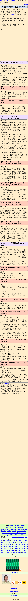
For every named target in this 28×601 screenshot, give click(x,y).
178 (7, 552)
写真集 (19, 533)
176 (2, 552)
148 (1, 546)
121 (14, 540)
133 (17, 542)
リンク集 (23, 533)
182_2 (19, 552)
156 (24, 546)
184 (1, 554)
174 (24, 550)
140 (6, 544)
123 (19, 540)
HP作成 (24, 531)
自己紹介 (22, 535)
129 (7, 542)
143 (13, 544)
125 (24, 540)
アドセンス (5, 533)
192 (24, 554)
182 (16, 552)
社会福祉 (3, 531)
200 (21, 556)
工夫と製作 (23, 525)
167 (7, 550)
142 (11, 544)
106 (5, 539)
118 (7, 540)
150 (6, 546)
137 (26, 542)
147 (27, 544)
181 (14, 552)
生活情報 (24, 529)
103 (23, 537)
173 (21, 550)
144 (20, 544)
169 (12, 550)
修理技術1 (20, 527)
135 (21, 542)
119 (9, 540)
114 (23, 539)
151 (12, 546)
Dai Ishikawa (7, 383)
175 (26, 550)
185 (4, 554)
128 (4, 542)
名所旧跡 (9, 531)
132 (14, 542)
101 (19, 537)
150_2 (9, 546)
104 (26, 537)
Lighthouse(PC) (14, 591)
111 (17, 539)
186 (6, 554)
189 (13, 554)
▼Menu (26, 4)
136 (24, 542)
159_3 (10, 548)
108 (9, 539)
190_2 (19, 554)
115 (26, 539)
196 (12, 556)
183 (26, 552)
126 (26, 540)
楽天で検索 (14, 595)
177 (4, 552)
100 (16, 537)
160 (17, 548)
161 (20, 548)
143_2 (16, 544)
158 (1, 548)
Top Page (10, 525)
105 (2, 539)
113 (21, 539)
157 (27, 546)
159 (4, 548)
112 (19, 539)
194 (7, 556)
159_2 (6, 548)
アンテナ (7, 527)
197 (14, 556)
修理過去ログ (14, 529)
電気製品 (11, 14)
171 (17, 550)
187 (9, 554)
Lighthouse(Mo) (14, 588)
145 (22, 544)
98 (12, 537)
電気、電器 (16, 525)
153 (17, 546)
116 (2, 540)
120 (12, 540)
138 (1, 544)
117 (4, 540)
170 (14, 550)
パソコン (19, 531)
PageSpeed (14, 586)
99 (14, 537)
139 (4, 544)
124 (21, 540)
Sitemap (6, 535)
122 (16, 540)
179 (9, 552)
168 (9, 550)
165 (2, 550)
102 (21, 537)
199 (19, 556)
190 (16, 554)
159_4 (14, 548)
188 (11, 554)
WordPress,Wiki (12, 533)
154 (20, 546)
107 (7, 539)
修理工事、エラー (5, 529)
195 (9, 556)
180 (12, 552)
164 (27, 548)
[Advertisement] (14, 44)
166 (4, 550)
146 (24, 544)
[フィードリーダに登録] (20, 570)
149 (4, 546)
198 (17, 556)
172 (19, 550)
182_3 (23, 552)
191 (22, 554)
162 (22, 548)
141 (9, 544)
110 (14, 539)
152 (15, 546)
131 (12, 542)
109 (12, 539)
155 (22, 546)
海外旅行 (14, 531)
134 (19, 542)
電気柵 (20, 529)
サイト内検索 (14, 573)
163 (24, 548)
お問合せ (11, 535)
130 (9, 542)
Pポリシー (16, 535)
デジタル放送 (13, 527)
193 (27, 554)
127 (2, 542)
